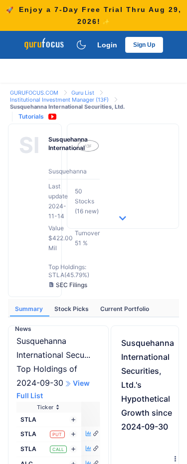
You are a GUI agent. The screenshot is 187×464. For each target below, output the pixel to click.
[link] (35, 92)
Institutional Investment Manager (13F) (60, 99)
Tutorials (31, 116)
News (23, 328)
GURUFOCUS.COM (35, 92)
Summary (29, 308)
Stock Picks (72, 308)
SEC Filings (71, 285)
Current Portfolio (124, 308)
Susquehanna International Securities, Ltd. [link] (67, 106)
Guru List (83, 92)
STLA (28, 419)
